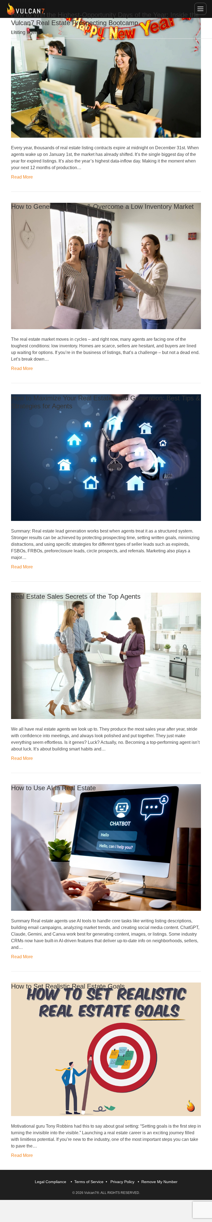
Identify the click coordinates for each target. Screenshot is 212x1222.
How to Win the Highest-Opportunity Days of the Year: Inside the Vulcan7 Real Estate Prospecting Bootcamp (105, 18)
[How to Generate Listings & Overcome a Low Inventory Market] (106, 265)
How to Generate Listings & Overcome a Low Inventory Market (102, 206)
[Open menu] (200, 9)
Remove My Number (159, 1182)
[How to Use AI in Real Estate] (106, 847)
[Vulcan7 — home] (26, 9)
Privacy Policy (122, 1182)
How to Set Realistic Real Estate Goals (68, 986)
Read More (22, 177)
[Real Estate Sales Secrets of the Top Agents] (106, 655)
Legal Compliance (50, 1182)
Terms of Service (89, 1182)
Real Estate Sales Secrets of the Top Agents (76, 596)
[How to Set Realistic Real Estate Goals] (106, 1049)
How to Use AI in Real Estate (53, 788)
